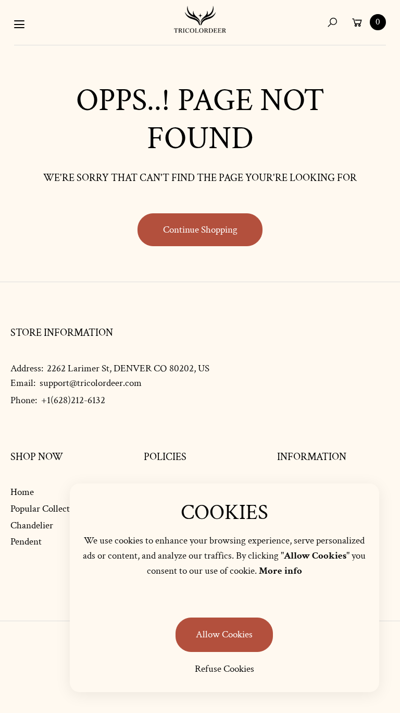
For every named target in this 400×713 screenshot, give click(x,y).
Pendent (26, 541)
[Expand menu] (19, 24)
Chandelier (31, 525)
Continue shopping (200, 229)
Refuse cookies (224, 668)
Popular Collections (48, 508)
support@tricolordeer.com (90, 383)
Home (22, 492)
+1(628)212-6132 (73, 400)
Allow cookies (224, 634)
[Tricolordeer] (200, 19)
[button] (332, 22)
